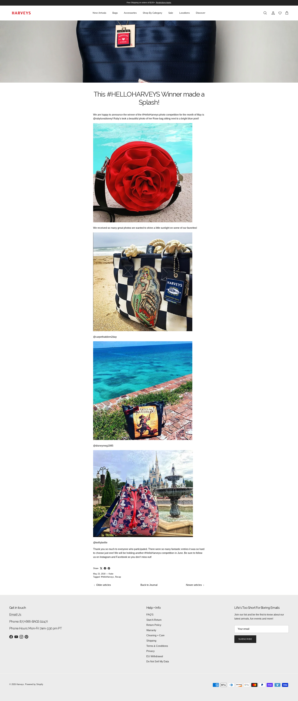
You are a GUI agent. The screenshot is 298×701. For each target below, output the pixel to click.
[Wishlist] (280, 13)
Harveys (20, 684)
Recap (118, 577)
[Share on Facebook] (105, 568)
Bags (115, 12)
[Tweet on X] (101, 568)
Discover (200, 12)
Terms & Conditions (157, 646)
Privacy (150, 651)
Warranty (151, 630)
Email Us (15, 614)
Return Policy (153, 625)
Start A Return (154, 620)
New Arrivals (99, 12)
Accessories (130, 12)
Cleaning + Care (155, 635)
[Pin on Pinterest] (109, 568)
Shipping (151, 640)
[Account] (272, 13)
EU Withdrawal (154, 656)
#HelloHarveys (107, 577)
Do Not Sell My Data (157, 661)
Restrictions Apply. (163, 3)
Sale (170, 12)
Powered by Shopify (34, 684)
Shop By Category (152, 12)
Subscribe (245, 639)
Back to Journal (149, 585)
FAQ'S (150, 614)
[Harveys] (21, 13)
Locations (184, 12)
